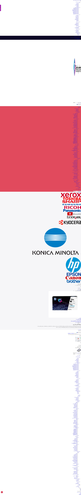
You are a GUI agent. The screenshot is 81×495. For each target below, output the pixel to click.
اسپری (77, 33)
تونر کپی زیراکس (75, 115)
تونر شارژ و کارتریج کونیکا (75, 368)
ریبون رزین (77, 30)
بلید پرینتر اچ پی (75, 160)
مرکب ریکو (76, 450)
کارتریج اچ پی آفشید (75, 163)
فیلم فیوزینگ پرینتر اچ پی (74, 166)
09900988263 (69, 333)
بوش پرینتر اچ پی (75, 161)
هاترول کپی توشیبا (75, 423)
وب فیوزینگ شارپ (75, 125)
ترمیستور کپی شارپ (75, 122)
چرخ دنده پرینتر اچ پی (75, 169)
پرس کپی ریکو (75, 153)
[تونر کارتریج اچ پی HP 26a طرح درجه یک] (65, 317)
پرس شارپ (77, 23)
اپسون (77, 179)
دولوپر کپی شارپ (75, 124)
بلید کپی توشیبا (75, 129)
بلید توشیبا (77, 361)
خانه (80, 192)
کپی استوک (77, 184)
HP (80, 322)
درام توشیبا (77, 377)
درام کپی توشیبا (75, 421)
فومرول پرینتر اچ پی (75, 165)
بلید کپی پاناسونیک (75, 149)
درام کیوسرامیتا (76, 18)
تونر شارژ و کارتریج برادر (75, 8)
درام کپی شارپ (75, 413)
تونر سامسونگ (75, 181)
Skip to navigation (75, 0)
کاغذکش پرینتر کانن (75, 473)
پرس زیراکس (75, 114)
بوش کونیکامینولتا (75, 138)
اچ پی (77, 452)
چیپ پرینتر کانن (75, 177)
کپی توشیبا (77, 128)
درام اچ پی (77, 371)
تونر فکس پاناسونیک (75, 443)
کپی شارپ (77, 408)
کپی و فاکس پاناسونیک (76, 441)
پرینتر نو (77, 480)
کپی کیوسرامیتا (76, 133)
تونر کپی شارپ (75, 121)
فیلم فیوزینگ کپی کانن (75, 148)
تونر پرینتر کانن (75, 175)
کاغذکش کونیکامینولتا (75, 433)
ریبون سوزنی (77, 31)
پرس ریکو (77, 25)
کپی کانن (77, 145)
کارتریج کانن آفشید (75, 176)
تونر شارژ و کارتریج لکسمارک (75, 10)
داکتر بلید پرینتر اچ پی (75, 164)
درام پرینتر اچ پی (75, 459)
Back (77, 363)
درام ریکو (77, 20)
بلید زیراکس (76, 113)
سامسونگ (77, 180)
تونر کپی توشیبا (75, 130)
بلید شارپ (77, 4)
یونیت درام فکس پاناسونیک (74, 150)
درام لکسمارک (76, 15)
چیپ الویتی (76, 144)
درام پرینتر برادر (75, 174)
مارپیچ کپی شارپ (75, 416)
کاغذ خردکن (77, 486)
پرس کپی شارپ (75, 120)
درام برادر (77, 16)
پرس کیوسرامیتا (76, 381)
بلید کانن (77, 5)
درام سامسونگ (76, 373)
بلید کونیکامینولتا (76, 360)
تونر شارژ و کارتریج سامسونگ (75, 365)
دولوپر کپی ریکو (75, 156)
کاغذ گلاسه (77, 185)
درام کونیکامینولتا (76, 19)
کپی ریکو (77, 151)
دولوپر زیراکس (75, 405)
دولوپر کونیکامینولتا (75, 141)
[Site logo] (79, 105)
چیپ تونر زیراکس (75, 118)
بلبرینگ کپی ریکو (75, 445)
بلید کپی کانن (76, 438)
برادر (77, 466)
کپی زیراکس (77, 112)
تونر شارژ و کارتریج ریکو (75, 13)
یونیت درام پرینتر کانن (75, 178)
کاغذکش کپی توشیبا (75, 132)
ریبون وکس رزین (76, 388)
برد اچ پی (76, 159)
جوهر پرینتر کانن (75, 472)
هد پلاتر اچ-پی (75, 462)
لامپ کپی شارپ (75, 126)
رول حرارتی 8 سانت (76, 108)
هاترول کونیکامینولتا (75, 143)
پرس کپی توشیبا (75, 420)
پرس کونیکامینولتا (76, 24)
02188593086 (72, 333)
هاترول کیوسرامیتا (76, 27)
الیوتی (77, 435)
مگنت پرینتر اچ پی (75, 167)
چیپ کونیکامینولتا (75, 140)
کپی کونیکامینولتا (76, 136)
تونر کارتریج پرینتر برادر (74, 172)
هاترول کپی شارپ (75, 123)
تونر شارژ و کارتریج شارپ (75, 11)
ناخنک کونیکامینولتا (75, 142)
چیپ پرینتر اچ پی (75, 168)
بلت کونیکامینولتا (75, 137)
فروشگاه (79, 192)
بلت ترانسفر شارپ (75, 410)
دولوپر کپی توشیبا (75, 131)
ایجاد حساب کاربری (79, 492)
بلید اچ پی (77, 358)
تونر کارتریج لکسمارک (75, 170)
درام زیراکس (77, 17)
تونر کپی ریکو (75, 448)
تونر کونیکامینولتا (75, 139)
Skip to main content (79, 0)
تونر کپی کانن (75, 146)
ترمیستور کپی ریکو (75, 154)
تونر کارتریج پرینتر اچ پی (74, 162)
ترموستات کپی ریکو (75, 447)
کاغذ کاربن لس (76, 186)
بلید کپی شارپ (75, 119)
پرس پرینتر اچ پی (75, 456)
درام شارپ (77, 374)
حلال (77, 34)
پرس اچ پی (77, 22)
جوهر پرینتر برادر (75, 173)
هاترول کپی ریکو (75, 157)
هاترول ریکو (77, 28)
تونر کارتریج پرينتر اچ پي (77, 322)
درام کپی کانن (75, 439)
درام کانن (77, 376)
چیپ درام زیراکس (75, 117)
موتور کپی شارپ (75, 127)
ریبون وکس (77, 29)
